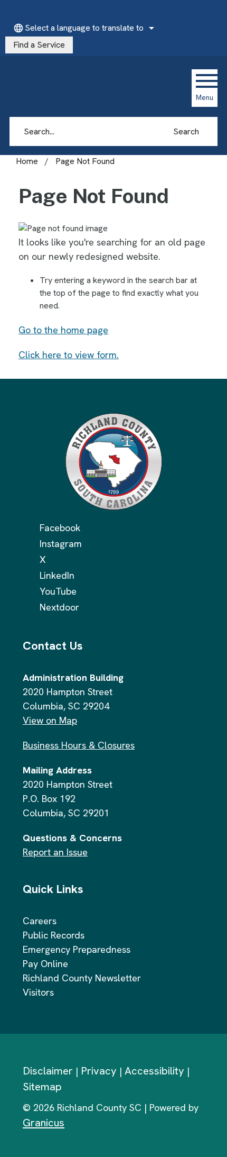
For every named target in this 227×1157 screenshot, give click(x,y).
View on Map (50, 720)
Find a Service (39, 44)
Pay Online (45, 964)
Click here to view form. (68, 355)
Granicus (43, 1122)
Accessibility (154, 1071)
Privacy (99, 1071)
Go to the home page (63, 330)
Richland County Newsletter (82, 978)
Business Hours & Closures (79, 745)
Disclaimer (48, 1071)
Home (27, 161)
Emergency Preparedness (76, 949)
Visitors (38, 992)
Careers (39, 921)
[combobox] (82, 28)
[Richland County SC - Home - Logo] (81, 87)
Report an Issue (55, 852)
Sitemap (42, 1087)
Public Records (53, 935)
